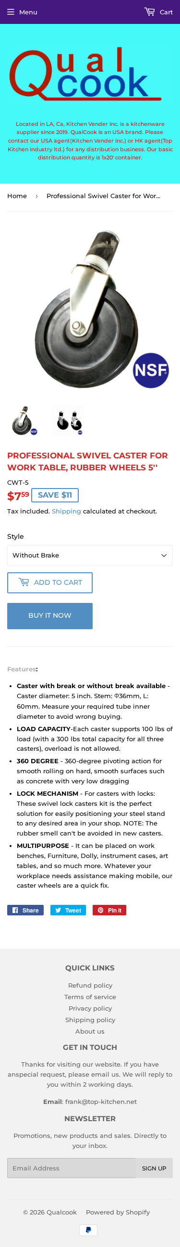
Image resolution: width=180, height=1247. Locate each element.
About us (90, 1031)
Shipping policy (90, 1020)
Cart (165, 12)
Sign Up (154, 1168)
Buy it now (50, 615)
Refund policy (90, 985)
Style (15, 536)
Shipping (66, 511)
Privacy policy (90, 1008)
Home (17, 196)
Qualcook (62, 1212)
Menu (28, 12)
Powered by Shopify (118, 1212)
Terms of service (90, 997)
